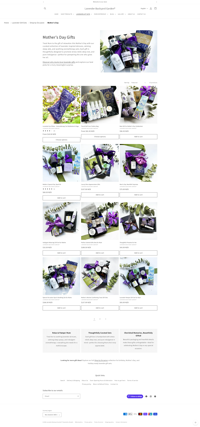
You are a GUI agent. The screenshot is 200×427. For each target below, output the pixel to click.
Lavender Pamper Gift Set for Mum (130, 297)
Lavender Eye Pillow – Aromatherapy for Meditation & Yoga (61, 126)
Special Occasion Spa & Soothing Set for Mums (57, 297)
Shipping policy (109, 422)
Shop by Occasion (37, 23)
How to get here (119, 380)
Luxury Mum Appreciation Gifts (90, 184)
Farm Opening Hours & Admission (101, 380)
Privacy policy (86, 384)
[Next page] (105, 319)
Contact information (121, 422)
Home (6, 23)
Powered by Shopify (67, 422)
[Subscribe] (78, 396)
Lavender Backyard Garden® (54, 422)
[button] (45, 8)
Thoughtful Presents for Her (128, 242)
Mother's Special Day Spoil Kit (52, 184)
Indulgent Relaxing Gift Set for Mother (54, 242)
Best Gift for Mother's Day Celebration (131, 126)
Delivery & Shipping (73, 380)
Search (62, 380)
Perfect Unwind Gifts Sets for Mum (91, 242)
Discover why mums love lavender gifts (59, 62)
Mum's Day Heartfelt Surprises (129, 184)
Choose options (61, 140)
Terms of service (132, 380)
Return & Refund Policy (101, 384)
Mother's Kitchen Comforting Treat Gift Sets (94, 297)
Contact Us (114, 384)
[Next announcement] (156, 2)
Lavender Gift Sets (19, 23)
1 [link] (94, 319)
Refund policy (78, 422)
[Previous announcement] (43, 2)
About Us (85, 380)
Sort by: (126, 83)
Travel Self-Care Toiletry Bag (90, 126)
